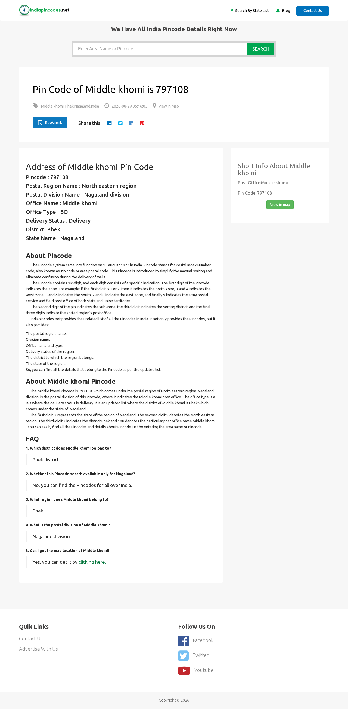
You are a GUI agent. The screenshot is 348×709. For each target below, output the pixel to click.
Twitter (201, 655)
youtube (203, 670)
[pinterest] (142, 123)
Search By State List (251, 10)
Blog (285, 10)
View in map (280, 204)
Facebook (203, 640)
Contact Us (312, 10)
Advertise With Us (38, 649)
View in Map (169, 106)
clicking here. (92, 561)
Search (261, 49)
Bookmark (53, 122)
